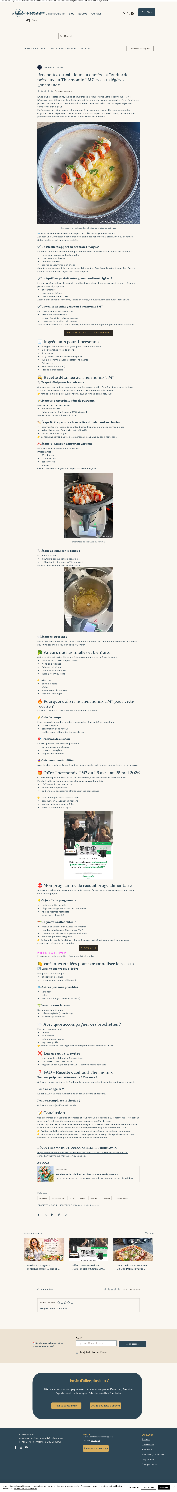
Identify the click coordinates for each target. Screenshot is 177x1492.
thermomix (43, 1198)
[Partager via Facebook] (38, 1214)
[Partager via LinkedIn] (52, 1214)
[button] (55, 13)
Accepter (164, 1487)
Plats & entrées (91, 1205)
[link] (130, 13)
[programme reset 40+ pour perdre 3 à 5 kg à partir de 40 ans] (44, 1249)
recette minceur (58, 1198)
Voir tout (149, 1233)
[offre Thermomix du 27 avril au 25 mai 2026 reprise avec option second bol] (89, 1249)
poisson (82, 1198)
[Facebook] (15, 1447)
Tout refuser (148, 1487)
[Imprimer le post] (65, 1214)
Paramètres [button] (133, 1487)
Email (79, 1338)
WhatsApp (95, 1440)
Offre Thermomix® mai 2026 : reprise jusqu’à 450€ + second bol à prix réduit (88, 1267)
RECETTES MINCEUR (63, 48)
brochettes (106, 1198)
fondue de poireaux (121, 1198)
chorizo (72, 1198)
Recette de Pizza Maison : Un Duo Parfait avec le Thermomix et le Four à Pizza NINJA (132, 1267)
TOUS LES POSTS (34, 48)
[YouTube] (26, 1447)
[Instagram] (21, 1447)
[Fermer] (173, 1487)
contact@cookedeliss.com (101, 1437)
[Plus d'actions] (138, 67)
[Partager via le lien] (59, 1214)
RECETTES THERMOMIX (71, 1205)
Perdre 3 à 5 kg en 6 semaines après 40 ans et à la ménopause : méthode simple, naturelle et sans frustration (43, 1267)
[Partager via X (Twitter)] (45, 1214)
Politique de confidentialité (25, 1488)
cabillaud (93, 1198)
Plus (84, 48)
